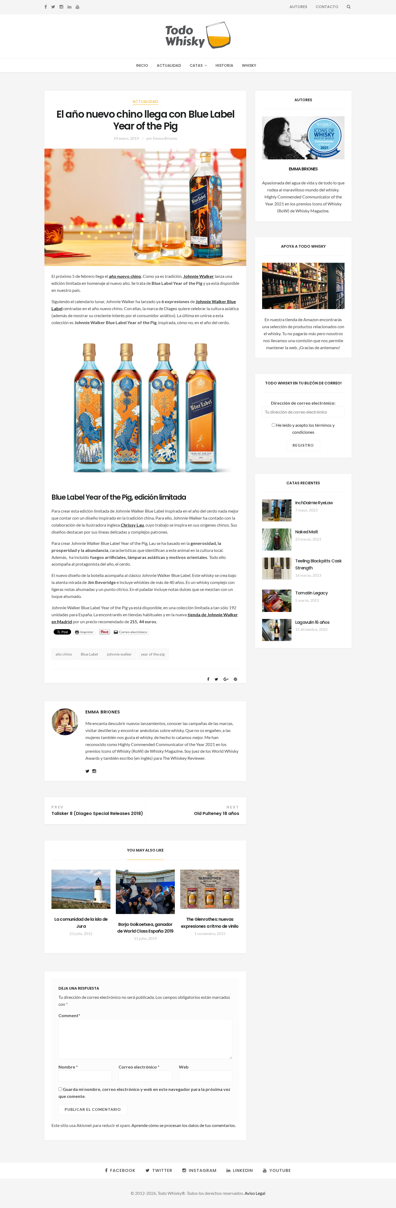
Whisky (249, 65)
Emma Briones (165, 138)
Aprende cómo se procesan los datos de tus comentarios (183, 1125)
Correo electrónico (139, 1066)
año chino (63, 654)
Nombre (68, 1066)
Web (184, 1066)
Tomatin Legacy (311, 593)
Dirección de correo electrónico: (303, 402)
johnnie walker (119, 654)
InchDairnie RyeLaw (314, 503)
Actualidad (169, 65)
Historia (224, 65)
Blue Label (89, 654)
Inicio (142, 65)
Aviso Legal (255, 1193)
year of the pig (153, 654)
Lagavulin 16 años (312, 622)
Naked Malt (306, 532)
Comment (69, 1015)
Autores (298, 6)
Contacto (327, 6)
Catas (196, 65)
